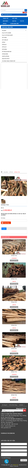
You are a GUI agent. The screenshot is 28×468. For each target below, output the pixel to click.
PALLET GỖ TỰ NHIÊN (6, 32)
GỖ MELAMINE (5, 54)
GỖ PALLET (4, 46)
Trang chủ (5, 18)
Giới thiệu (14, 18)
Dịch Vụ (14, 21)
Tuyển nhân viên (14, 23)
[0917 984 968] (6, 461)
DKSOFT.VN (15, 464)
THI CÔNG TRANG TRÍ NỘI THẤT (8, 61)
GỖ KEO (3, 42)
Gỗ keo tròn (14, 302)
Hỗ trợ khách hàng (13, 405)
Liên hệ (4, 23)
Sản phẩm (5, 21)
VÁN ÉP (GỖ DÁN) (5, 56)
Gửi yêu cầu (23, 460)
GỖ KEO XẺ (4, 44)
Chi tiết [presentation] (3, 228)
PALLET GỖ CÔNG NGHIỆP (7, 35)
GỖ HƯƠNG (4, 49)
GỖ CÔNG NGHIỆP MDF (6, 51)
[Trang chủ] (1, 172)
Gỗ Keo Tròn (14, 255)
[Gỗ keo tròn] (14, 293)
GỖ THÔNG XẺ (5, 39)
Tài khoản (21, 405)
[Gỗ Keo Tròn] (14, 246)
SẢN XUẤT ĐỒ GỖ (5, 58)
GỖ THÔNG (4, 37)
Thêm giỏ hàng (14, 260)
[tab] (3, 229)
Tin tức (22, 21)
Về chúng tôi (4, 405)
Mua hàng (6, 223)
